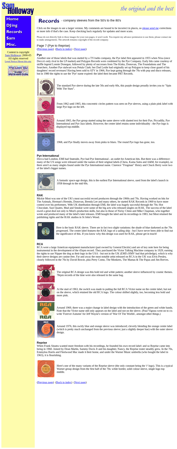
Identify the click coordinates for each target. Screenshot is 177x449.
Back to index (63, 49)
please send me (150, 28)
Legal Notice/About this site (18, 61)
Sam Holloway (13, 55)
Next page (80, 49)
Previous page (45, 49)
